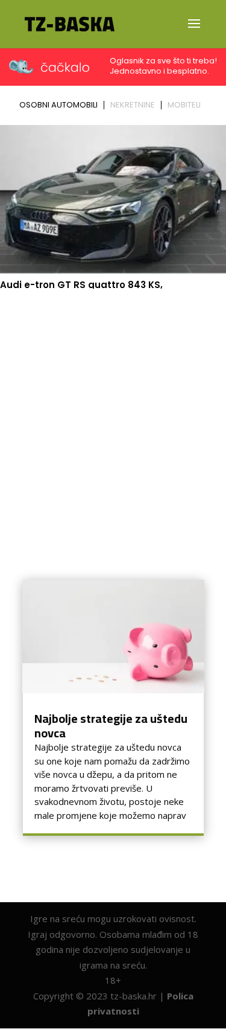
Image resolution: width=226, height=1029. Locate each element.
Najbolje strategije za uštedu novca (110, 725)
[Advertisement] (113, 413)
